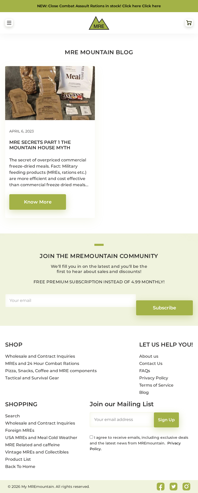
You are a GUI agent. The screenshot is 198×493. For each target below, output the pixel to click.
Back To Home (20, 466)
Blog (144, 392)
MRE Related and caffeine (32, 444)
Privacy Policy (153, 377)
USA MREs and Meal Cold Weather (41, 437)
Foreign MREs (19, 430)
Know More (38, 202)
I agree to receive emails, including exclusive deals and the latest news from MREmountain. (139, 443)
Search (12, 415)
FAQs (144, 370)
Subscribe (164, 308)
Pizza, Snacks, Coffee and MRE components (51, 370)
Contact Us (150, 363)
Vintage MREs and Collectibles (37, 452)
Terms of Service (156, 385)
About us (148, 356)
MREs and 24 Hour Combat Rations (42, 363)
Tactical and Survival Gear (32, 377)
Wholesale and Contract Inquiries (40, 356)
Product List (18, 459)
